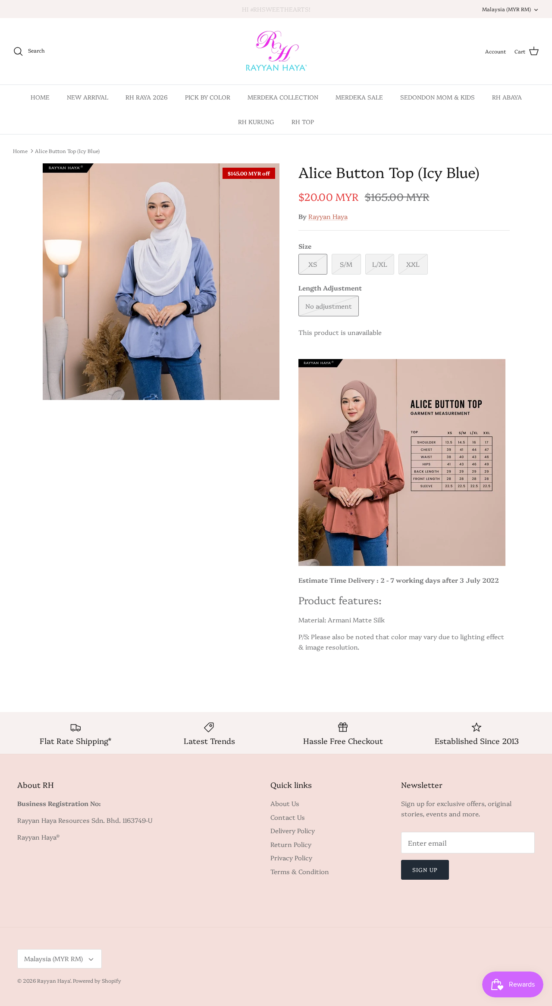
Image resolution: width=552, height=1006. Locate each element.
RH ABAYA (507, 97)
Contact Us (287, 817)
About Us (284, 803)
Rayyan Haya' (53, 980)
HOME (40, 97)
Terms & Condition (299, 871)
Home (20, 150)
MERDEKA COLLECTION (283, 97)
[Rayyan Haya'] (276, 51)
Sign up (425, 869)
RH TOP (303, 121)
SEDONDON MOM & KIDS (437, 97)
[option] (161, 281)
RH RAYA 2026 (146, 97)
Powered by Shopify (97, 980)
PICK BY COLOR (207, 97)
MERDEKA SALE (359, 97)
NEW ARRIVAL (87, 97)
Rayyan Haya (328, 216)
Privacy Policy (291, 857)
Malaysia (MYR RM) (506, 8)
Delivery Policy (292, 830)
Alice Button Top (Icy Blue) (67, 150)
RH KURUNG (256, 121)
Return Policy (290, 844)
